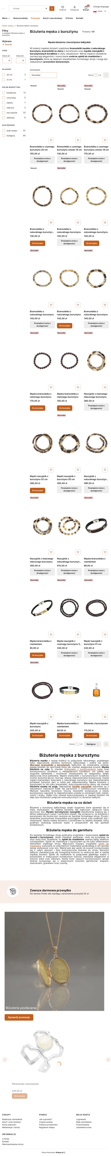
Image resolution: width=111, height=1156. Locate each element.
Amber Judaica (8, 26)
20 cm (9, 74)
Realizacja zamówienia (12, 1119)
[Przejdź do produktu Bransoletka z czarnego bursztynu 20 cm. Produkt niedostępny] (42, 113)
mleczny (10, 108)
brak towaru (12, 130)
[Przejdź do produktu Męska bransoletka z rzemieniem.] (42, 608)
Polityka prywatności (48, 1124)
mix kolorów (12, 113)
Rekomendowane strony (13, 1144)
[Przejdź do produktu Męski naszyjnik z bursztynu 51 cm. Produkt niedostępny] (96, 608)
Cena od (6, 56)
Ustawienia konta (83, 1127)
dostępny (11, 135)
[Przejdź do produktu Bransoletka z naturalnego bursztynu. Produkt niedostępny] (69, 196)
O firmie (5, 1139)
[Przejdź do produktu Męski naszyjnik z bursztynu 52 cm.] (42, 443)
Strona (90, 75)
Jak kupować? (45, 1119)
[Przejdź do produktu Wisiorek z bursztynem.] (96, 690)
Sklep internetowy (52, 1152)
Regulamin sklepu (47, 1127)
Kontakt (5, 1141)
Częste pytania (46, 1122)
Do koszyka (37, 243)
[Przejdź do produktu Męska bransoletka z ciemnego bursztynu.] (42, 361)
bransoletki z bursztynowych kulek (84, 769)
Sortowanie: (35, 70)
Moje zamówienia (83, 1122)
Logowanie (81, 1119)
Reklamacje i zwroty (11, 1127)
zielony (10, 103)
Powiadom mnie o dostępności (42, 159)
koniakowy (11, 93)
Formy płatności (9, 1124)
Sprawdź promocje (19, 1017)
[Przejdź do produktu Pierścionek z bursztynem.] (46, 1051)
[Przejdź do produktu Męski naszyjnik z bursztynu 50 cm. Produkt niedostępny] (69, 443)
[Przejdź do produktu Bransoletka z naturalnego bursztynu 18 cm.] (42, 196)
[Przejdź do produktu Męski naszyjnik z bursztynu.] (42, 690)
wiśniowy (11, 118)
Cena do (20, 56)
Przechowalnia (82, 1124)
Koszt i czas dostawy (11, 1122)
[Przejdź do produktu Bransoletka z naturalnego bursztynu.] (96, 196)
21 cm (9, 79)
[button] (51, 8)
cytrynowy (11, 98)
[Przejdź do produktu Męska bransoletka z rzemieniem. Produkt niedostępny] (96, 525)
